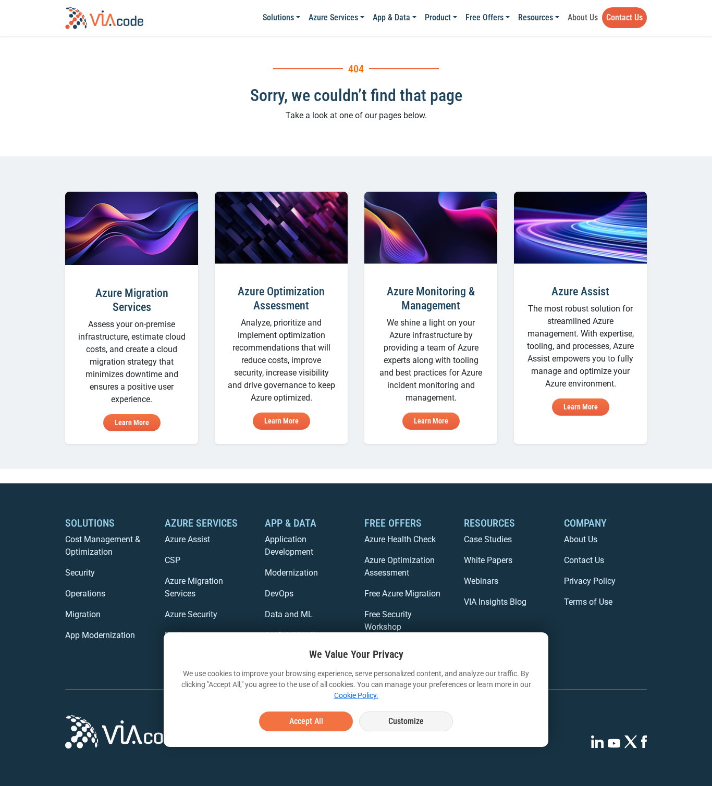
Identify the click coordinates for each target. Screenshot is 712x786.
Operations (85, 593)
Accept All (306, 721)
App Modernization (100, 635)
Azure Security (191, 614)
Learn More (132, 422)
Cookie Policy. (356, 695)
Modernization (291, 573)
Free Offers (484, 17)
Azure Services (333, 17)
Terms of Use (588, 602)
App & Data (391, 17)
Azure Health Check (400, 539)
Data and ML (289, 614)
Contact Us (624, 17)
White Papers (488, 560)
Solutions (278, 17)
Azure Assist (187, 539)
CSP (172, 560)
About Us (583, 17)
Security (80, 573)
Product (438, 17)
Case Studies (488, 539)
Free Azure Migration (402, 593)
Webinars (481, 581)
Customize (406, 721)
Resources (535, 17)
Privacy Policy (590, 581)
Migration (83, 614)
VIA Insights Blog (495, 602)
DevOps (279, 593)
